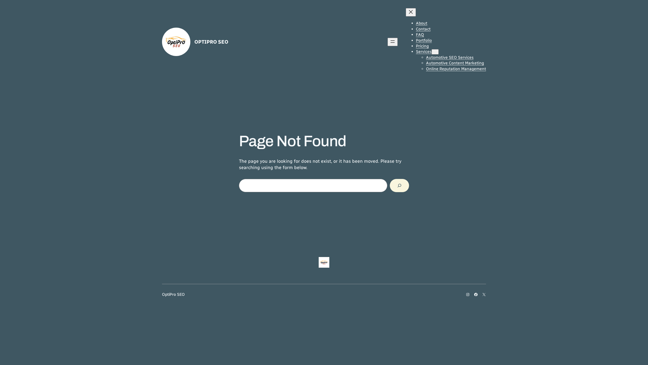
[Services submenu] (435, 51)
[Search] (399, 185)
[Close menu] (411, 12)
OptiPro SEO (211, 42)
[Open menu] (393, 42)
